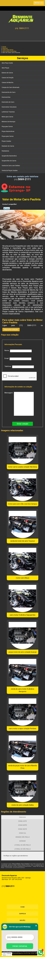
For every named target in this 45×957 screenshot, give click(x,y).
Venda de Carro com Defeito (11, 165)
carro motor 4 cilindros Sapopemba (22, 615)
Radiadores (5, 151)
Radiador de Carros (8, 146)
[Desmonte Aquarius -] (22, 18)
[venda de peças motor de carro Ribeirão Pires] (22, 748)
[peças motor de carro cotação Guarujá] (22, 635)
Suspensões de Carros (9, 161)
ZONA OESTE (22, 829)
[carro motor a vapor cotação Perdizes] (22, 711)
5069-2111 (24, 28)
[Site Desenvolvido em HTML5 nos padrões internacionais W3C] (7, 955)
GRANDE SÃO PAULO (22, 837)
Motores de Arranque (8, 121)
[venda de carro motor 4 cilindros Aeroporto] (22, 672)
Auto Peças (5, 68)
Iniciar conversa (19, 946)
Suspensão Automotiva (9, 156)
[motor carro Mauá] (22, 561)
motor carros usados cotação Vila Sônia (22, 467)
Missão (22, 920)
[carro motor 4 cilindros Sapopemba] (22, 598)
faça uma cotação (11, 329)
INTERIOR (22, 841)
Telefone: (8, 366)
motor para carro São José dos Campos (22, 504)
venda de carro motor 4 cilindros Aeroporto (22, 690)
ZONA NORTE (22, 825)
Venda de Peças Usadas (10, 170)
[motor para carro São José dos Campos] (22, 487)
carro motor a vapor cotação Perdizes (22, 728)
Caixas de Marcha (7, 82)
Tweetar (6, 208)
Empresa (22, 913)
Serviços (22, 58)
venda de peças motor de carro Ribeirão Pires (22, 767)
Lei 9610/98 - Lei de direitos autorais (15, 867)
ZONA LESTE (22, 821)
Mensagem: (9, 393)
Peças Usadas (6, 141)
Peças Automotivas (8, 131)
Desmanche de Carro (8, 92)
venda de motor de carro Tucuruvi (22, 541)
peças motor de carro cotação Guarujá (22, 652)
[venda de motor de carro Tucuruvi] (22, 524)
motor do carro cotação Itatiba (23, 805)
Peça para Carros (7, 126)
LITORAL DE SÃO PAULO (22, 845)
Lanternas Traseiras (8, 112)
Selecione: (22, 817)
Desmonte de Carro (8, 102)
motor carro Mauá (22, 578)
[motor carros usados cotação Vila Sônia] (22, 450)
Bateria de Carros (7, 73)
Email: (7, 358)
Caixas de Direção (7, 77)
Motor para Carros (7, 117)
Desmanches (6, 97)
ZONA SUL (22, 833)
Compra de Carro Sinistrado (10, 87)
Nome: (7, 350)
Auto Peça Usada (7, 63)
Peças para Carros (8, 136)
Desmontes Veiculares (9, 107)
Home (22, 907)
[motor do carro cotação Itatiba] (22, 788)
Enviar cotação (22, 424)
